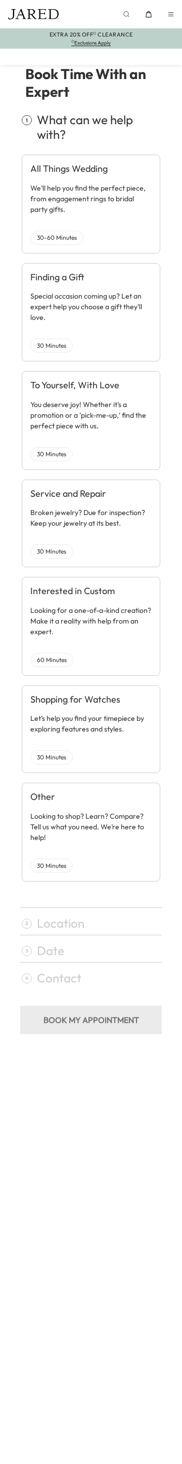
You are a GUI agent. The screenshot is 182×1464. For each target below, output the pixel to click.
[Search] (126, 14)
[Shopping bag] (149, 14)
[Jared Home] (33, 14)
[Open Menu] (171, 14)
